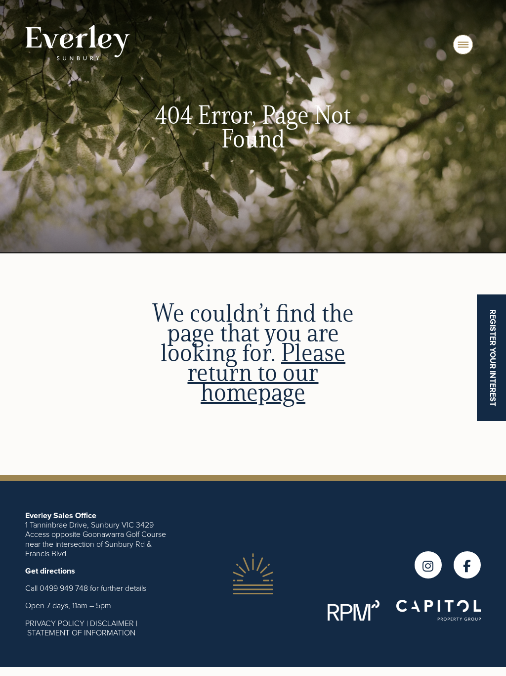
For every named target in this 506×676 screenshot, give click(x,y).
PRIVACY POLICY (54, 623)
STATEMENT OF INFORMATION (81, 632)
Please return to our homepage (266, 372)
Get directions (50, 571)
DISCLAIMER (112, 623)
